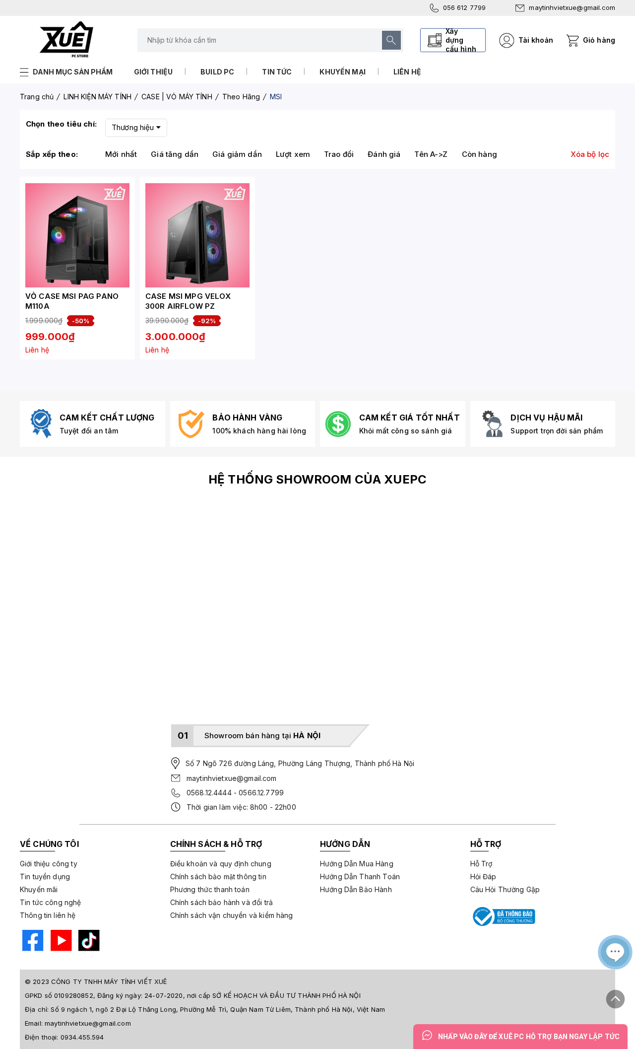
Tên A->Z (430, 154)
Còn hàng (479, 154)
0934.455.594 (82, 1037)
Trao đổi (339, 154)
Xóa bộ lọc (590, 154)
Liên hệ (407, 72)
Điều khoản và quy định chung (220, 863)
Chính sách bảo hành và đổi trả (221, 902)
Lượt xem (293, 154)
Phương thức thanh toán (210, 889)
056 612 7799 (464, 7)
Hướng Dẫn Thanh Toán (360, 876)
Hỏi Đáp (483, 876)
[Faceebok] (32, 942)
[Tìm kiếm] (391, 40)
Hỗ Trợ (481, 863)
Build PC (217, 72)
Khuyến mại (342, 72)
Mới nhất (121, 154)
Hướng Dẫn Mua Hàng (356, 863)
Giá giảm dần (237, 154)
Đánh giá (384, 154)
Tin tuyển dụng (45, 876)
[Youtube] (60, 942)
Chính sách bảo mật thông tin (218, 876)
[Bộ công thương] (503, 916)
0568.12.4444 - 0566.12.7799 (235, 792)
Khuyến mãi (39, 889)
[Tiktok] (88, 942)
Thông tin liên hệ (48, 915)
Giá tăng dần (174, 154)
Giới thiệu (153, 72)
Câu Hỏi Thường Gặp (505, 889)
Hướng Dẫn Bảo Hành (356, 889)
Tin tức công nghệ (50, 902)
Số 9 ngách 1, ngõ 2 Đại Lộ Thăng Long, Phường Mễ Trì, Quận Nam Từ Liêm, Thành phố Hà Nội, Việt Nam (218, 1009)
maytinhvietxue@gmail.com (572, 7)
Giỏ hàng (599, 40)
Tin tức (277, 72)
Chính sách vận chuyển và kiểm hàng (231, 915)
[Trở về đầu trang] (616, 995)
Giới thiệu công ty (48, 863)
